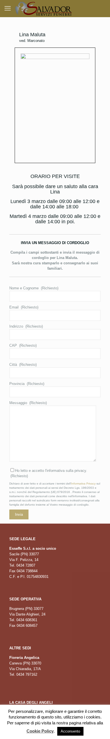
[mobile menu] (7, 8)
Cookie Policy (40, 731)
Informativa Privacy (83, 483)
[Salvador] (43, 8)
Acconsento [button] (70, 731)
